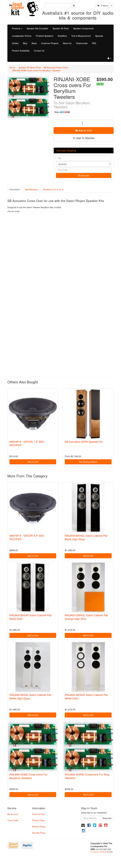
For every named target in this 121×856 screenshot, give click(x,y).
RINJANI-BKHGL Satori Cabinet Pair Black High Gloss (86, 537)
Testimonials (82, 43)
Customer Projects (49, 43)
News (34, 43)
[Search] (74, 5)
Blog (25, 43)
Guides (15, 43)
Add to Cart (85, 130)
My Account (12, 814)
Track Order (13, 820)
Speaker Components (83, 28)
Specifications (31, 189)
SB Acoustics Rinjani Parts (56, 67)
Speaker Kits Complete (37, 28)
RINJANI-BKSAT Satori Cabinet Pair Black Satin (30, 616)
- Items (104, 5)
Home (12, 67)
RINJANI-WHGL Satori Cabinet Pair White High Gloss (30, 696)
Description (15, 189)
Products (16, 28)
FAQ (94, 43)
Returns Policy (38, 826)
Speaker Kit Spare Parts (29, 67)
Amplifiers (62, 35)
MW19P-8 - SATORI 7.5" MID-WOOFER (27, 443)
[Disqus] (60, 254)
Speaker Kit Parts (61, 28)
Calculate (84, 175)
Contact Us (39, 50)
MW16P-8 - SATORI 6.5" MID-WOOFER (27, 537)
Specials (99, 35)
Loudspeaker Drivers (21, 35)
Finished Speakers (44, 35)
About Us (67, 43)
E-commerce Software (98, 852)
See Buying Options (88, 461)
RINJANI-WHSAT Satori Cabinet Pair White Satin (86, 696)
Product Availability (21, 50)
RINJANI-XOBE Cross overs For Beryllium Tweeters (36, 70)
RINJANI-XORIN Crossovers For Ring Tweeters (87, 776)
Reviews (47, 189)
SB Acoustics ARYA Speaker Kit (83, 441)
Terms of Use (38, 814)
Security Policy (39, 832)
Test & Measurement (81, 35)
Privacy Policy (38, 820)
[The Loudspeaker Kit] (23, 8)
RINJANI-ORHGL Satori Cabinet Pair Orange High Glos (86, 616)
